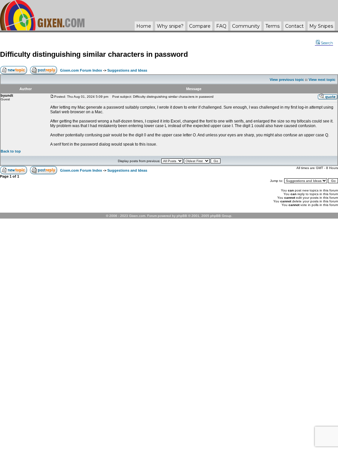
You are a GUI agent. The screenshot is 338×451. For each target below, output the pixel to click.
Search (327, 43)
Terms (272, 26)
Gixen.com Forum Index (81, 70)
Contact (294, 26)
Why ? (170, 26)
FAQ (221, 26)
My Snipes (321, 26)
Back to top (11, 151)
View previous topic (287, 80)
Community (246, 26)
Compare (200, 26)
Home (143, 26)
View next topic (322, 80)
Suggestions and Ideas (127, 70)
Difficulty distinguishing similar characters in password (94, 54)
